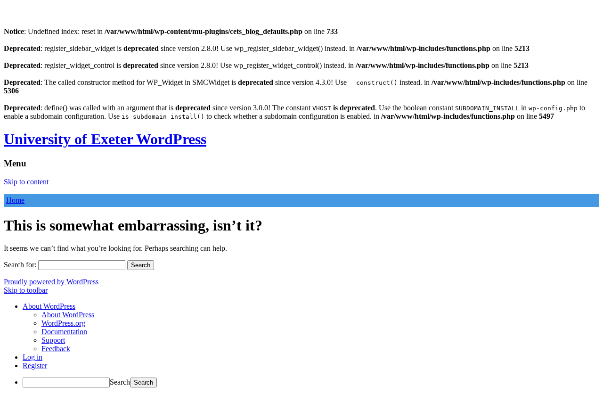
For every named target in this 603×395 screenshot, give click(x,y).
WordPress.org (63, 323)
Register (35, 366)
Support (53, 340)
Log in (32, 357)
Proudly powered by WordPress (51, 282)
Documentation (64, 332)
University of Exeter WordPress (105, 139)
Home (15, 200)
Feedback (55, 349)
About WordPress (67, 315)
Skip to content (26, 182)
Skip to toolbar (26, 290)
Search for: (20, 265)
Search (120, 382)
